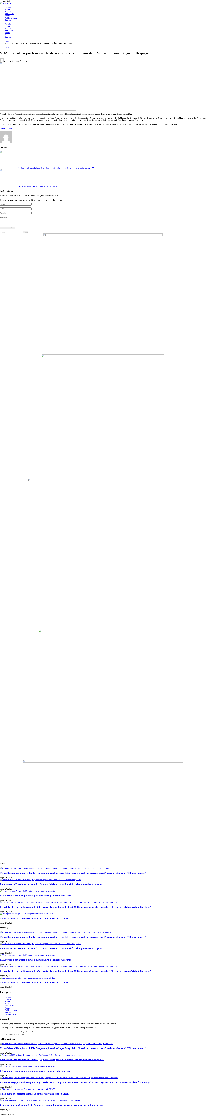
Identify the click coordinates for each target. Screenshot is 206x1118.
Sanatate (8, 20)
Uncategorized (10, 1014)
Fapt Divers (9, 14)
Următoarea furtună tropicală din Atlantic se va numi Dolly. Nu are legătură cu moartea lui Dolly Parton (51, 1105)
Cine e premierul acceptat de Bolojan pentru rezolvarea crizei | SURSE (34, 918)
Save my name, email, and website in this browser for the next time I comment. (32, 200)
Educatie (8, 11)
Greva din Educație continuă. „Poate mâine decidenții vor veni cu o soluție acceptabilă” (56, 168)
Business (8, 999)
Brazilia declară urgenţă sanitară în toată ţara (38, 186)
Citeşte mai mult (6, 128)
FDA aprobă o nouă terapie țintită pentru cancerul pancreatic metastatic (35, 895)
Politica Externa (11, 18)
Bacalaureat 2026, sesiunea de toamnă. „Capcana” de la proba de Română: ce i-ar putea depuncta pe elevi (52, 884)
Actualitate (9, 7)
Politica (7, 16)
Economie (8, 9)
